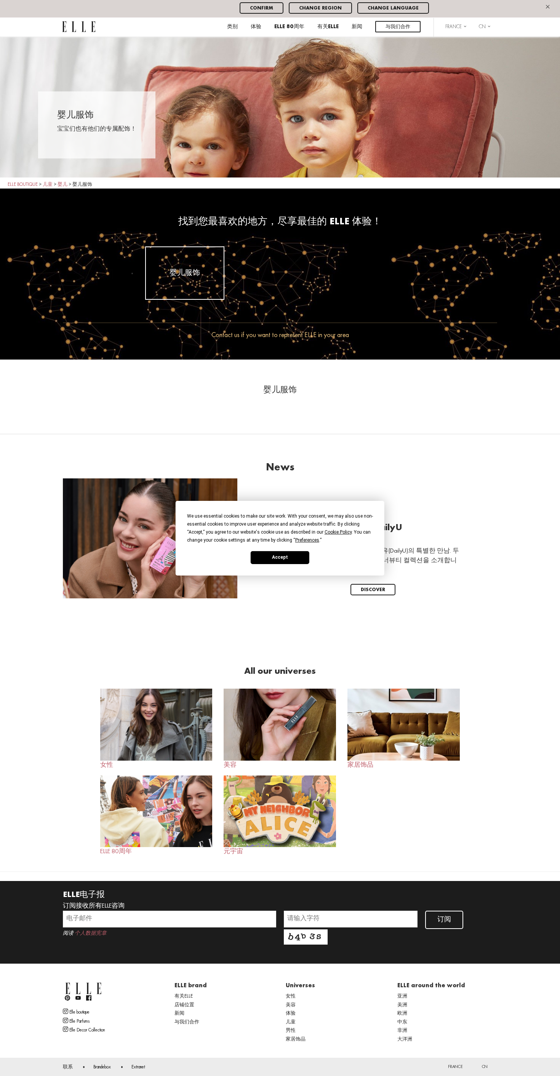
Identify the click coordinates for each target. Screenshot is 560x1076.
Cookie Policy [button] (338, 531)
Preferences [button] (307, 539)
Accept (280, 557)
